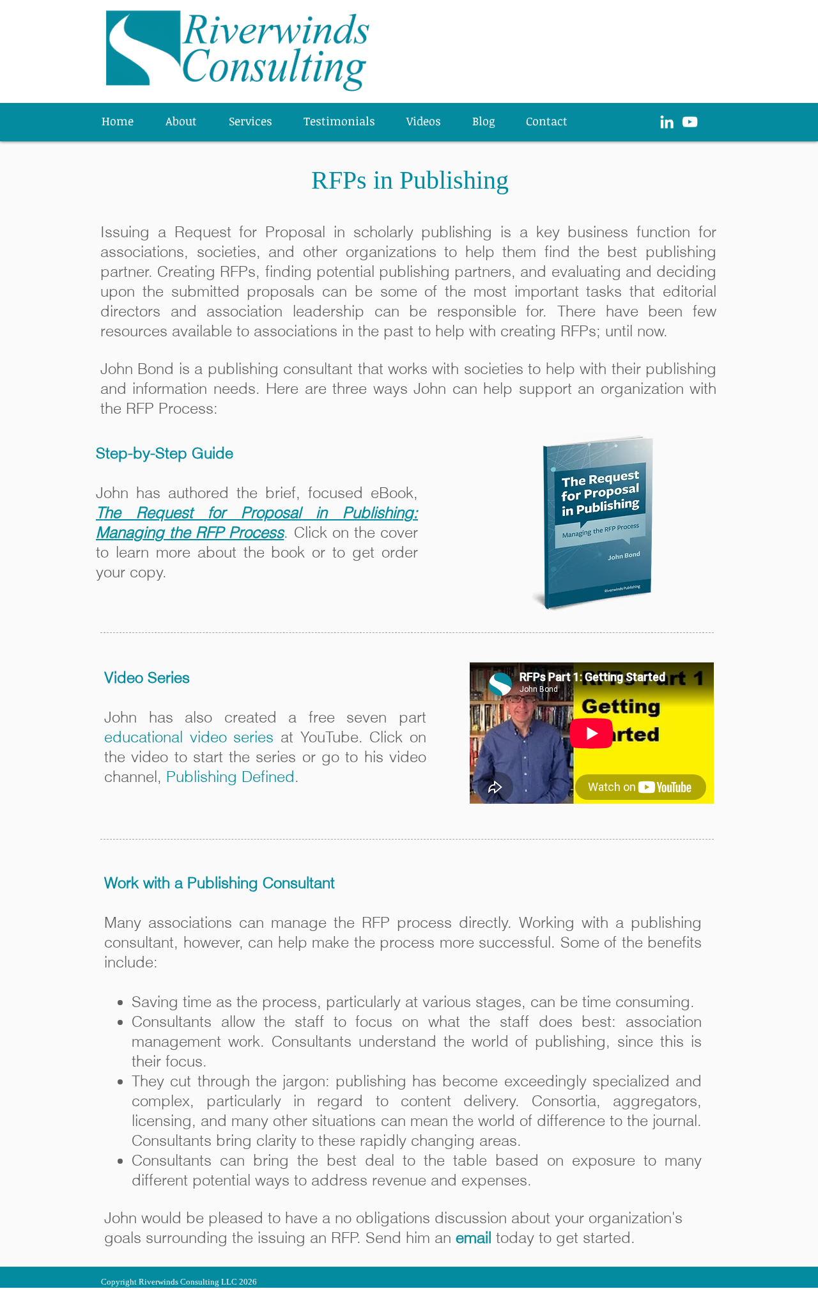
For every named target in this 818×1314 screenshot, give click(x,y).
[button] (256, 121)
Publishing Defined (230, 776)
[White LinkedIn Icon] (667, 122)
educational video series (189, 737)
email (473, 1237)
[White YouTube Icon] (690, 122)
